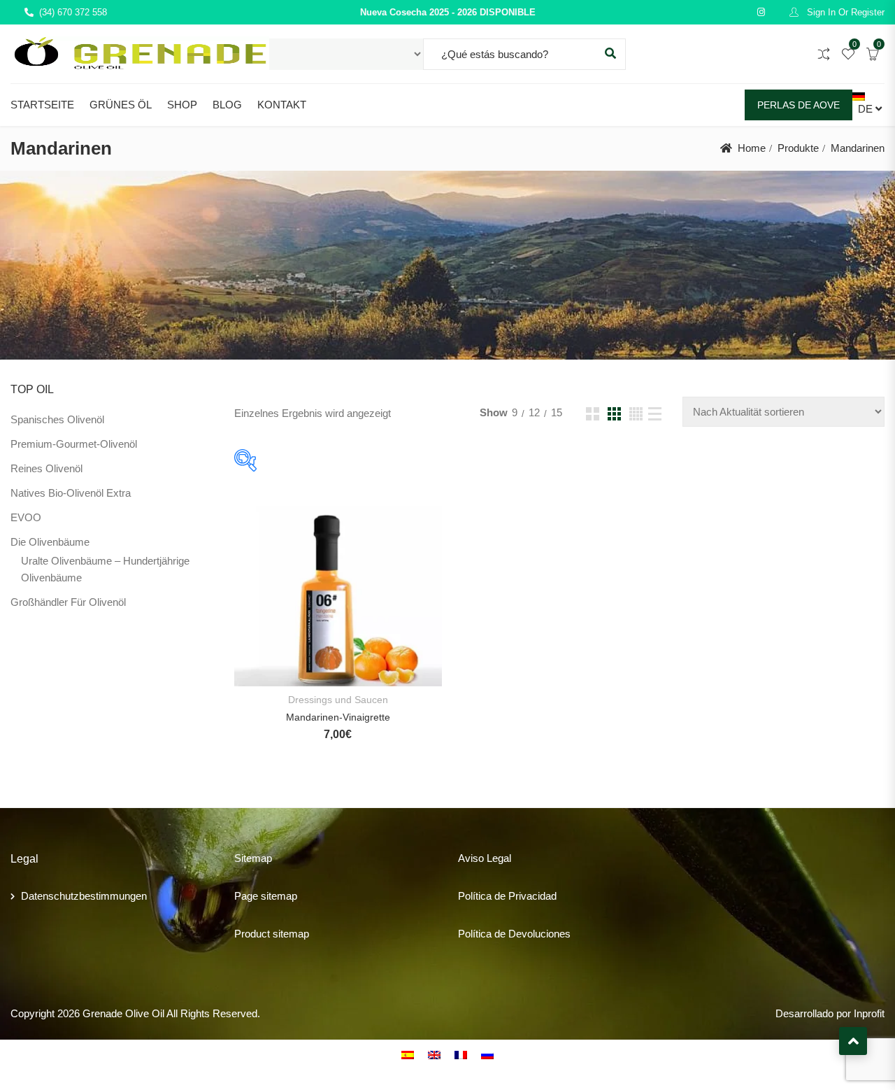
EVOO (25, 517)
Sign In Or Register (844, 12)
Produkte (798, 148)
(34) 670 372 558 (73, 12)
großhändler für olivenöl (68, 602)
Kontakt (281, 105)
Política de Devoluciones (514, 934)
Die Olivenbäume (50, 542)
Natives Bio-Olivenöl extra (70, 493)
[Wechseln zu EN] (434, 1054)
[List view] (654, 413)
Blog (227, 105)
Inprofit (869, 1013)
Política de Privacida (504, 896)
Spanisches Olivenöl (57, 419)
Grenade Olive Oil (123, 1013)
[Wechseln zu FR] (461, 1054)
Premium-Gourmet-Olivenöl (73, 444)
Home (752, 148)
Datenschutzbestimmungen (84, 896)
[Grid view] (592, 413)
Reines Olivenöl (46, 468)
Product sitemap (271, 934)
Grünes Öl (121, 105)
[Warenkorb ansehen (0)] (872, 55)
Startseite (42, 105)
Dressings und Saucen (338, 699)
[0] (848, 55)
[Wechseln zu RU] (487, 1054)
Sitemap (253, 858)
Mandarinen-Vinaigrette (338, 717)
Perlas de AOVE (798, 105)
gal (504, 858)
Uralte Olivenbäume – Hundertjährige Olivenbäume (105, 569)
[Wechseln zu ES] (407, 1054)
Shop (182, 105)
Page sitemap (265, 896)
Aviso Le (478, 858)
